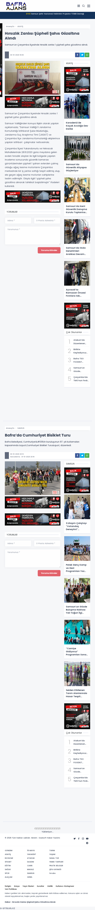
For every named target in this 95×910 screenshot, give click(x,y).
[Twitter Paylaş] (82, 55)
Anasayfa (10, 26)
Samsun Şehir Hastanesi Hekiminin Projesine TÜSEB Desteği (55, 14)
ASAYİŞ (20, 26)
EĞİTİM (20, 828)
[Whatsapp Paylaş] (87, 55)
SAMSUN (20, 428)
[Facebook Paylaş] (77, 55)
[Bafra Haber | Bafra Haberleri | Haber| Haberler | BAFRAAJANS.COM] (17, 6)
